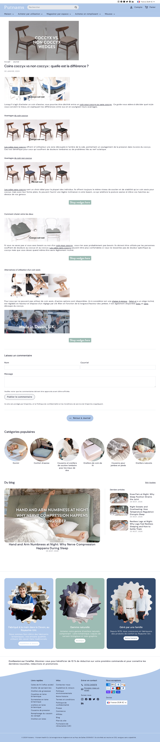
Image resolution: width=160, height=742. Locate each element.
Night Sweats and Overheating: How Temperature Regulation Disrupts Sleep (142, 510)
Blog (58, 717)
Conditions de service (73, 404)
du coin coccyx (21, 115)
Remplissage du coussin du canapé (41, 714)
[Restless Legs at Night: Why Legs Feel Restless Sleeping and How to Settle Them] (119, 525)
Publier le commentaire (19, 396)
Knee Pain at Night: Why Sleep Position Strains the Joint (142, 497)
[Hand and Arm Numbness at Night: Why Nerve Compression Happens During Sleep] (52, 515)
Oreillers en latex (38, 719)
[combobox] (53, 7)
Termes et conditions (65, 699)
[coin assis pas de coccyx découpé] (80, 174)
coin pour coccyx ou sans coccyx (96, 104)
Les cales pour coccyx (15, 147)
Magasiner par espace (58, 14)
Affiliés (59, 714)
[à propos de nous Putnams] (80, 321)
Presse (59, 708)
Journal (16, 62)
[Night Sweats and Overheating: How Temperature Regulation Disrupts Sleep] (119, 511)
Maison (8, 14)
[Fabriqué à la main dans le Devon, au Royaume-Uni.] (29, 602)
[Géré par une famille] (131, 602)
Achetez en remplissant (87, 14)
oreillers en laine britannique (38, 706)
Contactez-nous (63, 685)
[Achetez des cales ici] (80, 202)
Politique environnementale (64, 692)
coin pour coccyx (64, 245)
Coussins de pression (40, 710)
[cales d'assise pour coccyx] (80, 88)
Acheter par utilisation (29, 14)
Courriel (85, 362)
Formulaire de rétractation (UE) (63, 725)
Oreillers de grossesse (41, 691)
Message (8, 374)
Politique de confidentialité (48, 404)
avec (138, 303)
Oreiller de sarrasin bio (41, 688)
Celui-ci (133, 301)
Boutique (80, 641)
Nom (6, 362)
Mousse (109, 14)
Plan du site (61, 720)
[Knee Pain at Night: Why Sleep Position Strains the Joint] (119, 498)
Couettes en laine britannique (38, 695)
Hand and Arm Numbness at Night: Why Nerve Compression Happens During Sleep (52, 546)
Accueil (7, 62)
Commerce (61, 711)
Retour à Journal (81, 418)
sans (146, 303)
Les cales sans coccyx (15, 189)
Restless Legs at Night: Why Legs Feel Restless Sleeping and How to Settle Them (141, 525)
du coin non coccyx (23, 158)
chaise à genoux (119, 301)
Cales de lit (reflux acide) (42, 685)
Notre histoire (131, 638)
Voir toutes (150, 482)
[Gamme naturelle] (80, 602)
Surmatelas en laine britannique (39, 700)
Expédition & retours (29, 643)
